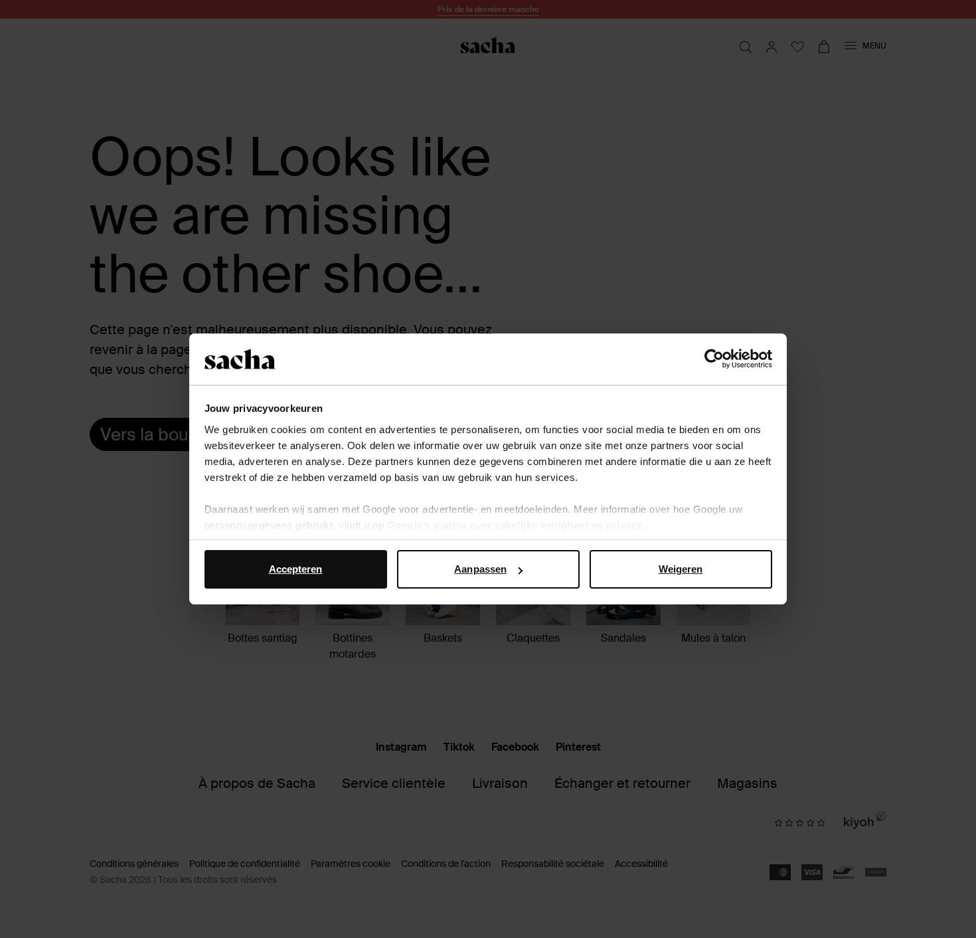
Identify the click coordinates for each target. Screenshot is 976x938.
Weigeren (681, 569)
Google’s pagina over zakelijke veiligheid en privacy (515, 525)
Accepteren (296, 569)
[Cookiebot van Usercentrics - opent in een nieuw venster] (714, 359)
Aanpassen (480, 569)
